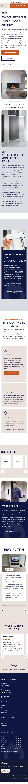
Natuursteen (4, 712)
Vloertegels (4, 710)
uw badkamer (19, 197)
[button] (2, 471)
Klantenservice (5, 725)
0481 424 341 (19, 272)
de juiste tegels (12, 170)
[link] (7, 595)
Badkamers (3, 705)
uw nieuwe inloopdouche (13, 165)
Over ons (3, 721)
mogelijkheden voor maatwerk (12, 267)
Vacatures (3, 723)
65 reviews (22, 669)
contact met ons (18, 270)
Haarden (3, 708)
